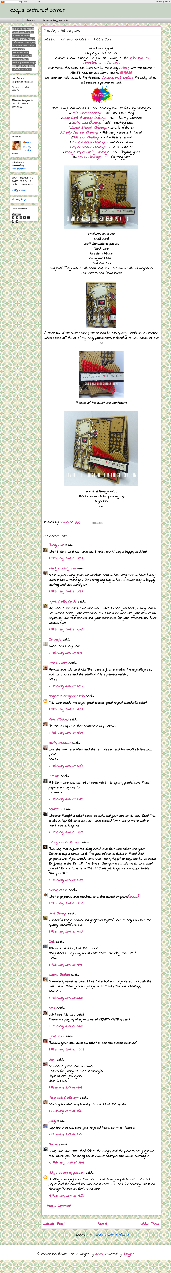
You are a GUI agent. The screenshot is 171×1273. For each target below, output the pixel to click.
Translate (21, 169)
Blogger (128, 1254)
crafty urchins (18, 190)
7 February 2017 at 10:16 (65, 629)
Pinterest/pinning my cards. (55, 20)
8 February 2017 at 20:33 (66, 998)
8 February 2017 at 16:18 (65, 964)
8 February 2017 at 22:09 (66, 1026)
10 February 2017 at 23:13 (66, 1162)
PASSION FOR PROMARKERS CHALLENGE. (116, 61)
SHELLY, (124, 68)
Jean (52, 1059)
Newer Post (53, 1224)
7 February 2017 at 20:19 (65, 832)
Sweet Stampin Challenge (89, 127)
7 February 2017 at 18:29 (65, 799)
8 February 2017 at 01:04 (65, 880)
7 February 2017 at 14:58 (66, 709)
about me (30, 20)
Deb (52, 941)
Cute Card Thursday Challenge (85, 118)
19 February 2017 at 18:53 (66, 1195)
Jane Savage (58, 913)
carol (52, 1008)
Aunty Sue (56, 545)
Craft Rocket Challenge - (88, 113)
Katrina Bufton (59, 975)
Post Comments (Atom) (111, 1235)
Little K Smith (58, 663)
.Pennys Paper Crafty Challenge (86, 152)
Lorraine (54, 776)
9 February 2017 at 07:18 (65, 1087)
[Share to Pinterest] (102, 523)
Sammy (54, 1144)
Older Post (149, 1224)
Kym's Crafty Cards (62, 601)
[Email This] (93, 523)
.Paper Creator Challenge (88, 147)
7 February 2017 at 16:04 (65, 732)
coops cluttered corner (37, 10)
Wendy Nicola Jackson (64, 842)
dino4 (98, 1254)
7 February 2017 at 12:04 (66, 686)
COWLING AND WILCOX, (117, 77)
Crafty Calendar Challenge (80, 132)
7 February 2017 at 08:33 (66, 558)
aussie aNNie (58, 890)
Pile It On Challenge (86, 137)
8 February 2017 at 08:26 (66, 903)
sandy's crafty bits (62, 568)
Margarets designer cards (66, 696)
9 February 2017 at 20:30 (66, 1134)
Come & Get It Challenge (89, 142)
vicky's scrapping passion (66, 1172)
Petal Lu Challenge (88, 157)
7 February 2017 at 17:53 (66, 766)
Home (16, 20)
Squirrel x (55, 809)
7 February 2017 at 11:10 (65, 653)
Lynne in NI (56, 1036)
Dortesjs (55, 639)
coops (28, 142)
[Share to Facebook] (99, 523)
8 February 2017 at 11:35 (66, 931)
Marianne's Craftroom (63, 1097)
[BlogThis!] (95, 523)
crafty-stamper (59, 743)
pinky (52, 1121)
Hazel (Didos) (58, 719)
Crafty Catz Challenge (86, 122)
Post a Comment (58, 1205)
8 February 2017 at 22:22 (66, 1049)
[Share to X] (97, 523)
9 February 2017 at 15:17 (65, 1111)
